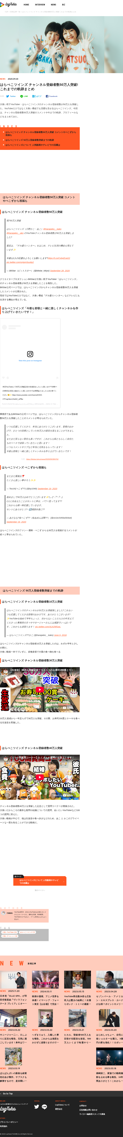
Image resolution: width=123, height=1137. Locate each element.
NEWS (53, 4)
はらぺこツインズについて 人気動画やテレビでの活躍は (33, 145)
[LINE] (44, 1106)
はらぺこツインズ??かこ (24, 404)
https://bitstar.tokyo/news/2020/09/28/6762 (42, 459)
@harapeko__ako (15, 233)
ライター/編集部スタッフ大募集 (92, 1114)
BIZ (63, 4)
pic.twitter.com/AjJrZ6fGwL (48, 627)
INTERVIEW (40, 4)
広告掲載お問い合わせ (88, 1110)
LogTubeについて (62, 1105)
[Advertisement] (60, 171)
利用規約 (3, 1126)
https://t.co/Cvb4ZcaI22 (59, 258)
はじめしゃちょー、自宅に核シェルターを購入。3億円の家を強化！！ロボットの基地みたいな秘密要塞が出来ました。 (109, 1042)
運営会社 (58, 1109)
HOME (26, 4)
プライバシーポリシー (9, 1122)
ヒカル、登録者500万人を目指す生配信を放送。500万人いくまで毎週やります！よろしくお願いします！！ (77, 1042)
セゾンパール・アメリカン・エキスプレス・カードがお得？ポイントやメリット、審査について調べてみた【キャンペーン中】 (109, 1004)
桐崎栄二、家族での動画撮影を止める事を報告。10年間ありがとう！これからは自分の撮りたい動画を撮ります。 (109, 1081)
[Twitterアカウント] (36, 1106)
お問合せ (83, 1106)
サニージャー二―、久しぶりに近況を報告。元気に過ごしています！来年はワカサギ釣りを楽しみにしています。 (13, 1042)
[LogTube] (8, 1110)
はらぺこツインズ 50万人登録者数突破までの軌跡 (30, 140)
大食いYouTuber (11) (9, 932)
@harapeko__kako (52, 229)
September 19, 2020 (47, 488)
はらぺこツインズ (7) (27, 932)
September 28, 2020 (60, 271)
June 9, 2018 (60, 635)
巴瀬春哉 (9, 913)
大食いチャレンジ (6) (9, 936)
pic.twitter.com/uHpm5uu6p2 (20, 262)
